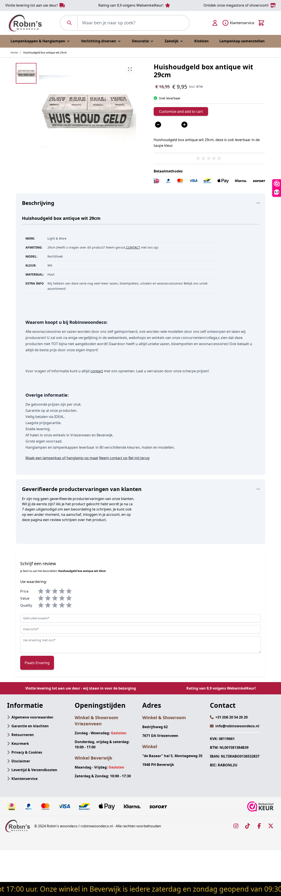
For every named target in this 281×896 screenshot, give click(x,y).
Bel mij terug (139, 457)
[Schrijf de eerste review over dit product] (209, 158)
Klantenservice (24, 778)
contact (96, 371)
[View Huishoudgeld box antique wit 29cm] (26, 73)
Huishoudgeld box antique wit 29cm (45, 52)
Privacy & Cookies (26, 752)
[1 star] (40, 591)
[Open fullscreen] (87, 111)
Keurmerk (20, 743)
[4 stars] (61, 591)
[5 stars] (68, 591)
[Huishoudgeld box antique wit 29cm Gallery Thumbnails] (26, 73)
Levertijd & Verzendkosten (34, 769)
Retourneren (22, 734)
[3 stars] (54, 591)
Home (14, 52)
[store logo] (25, 23)
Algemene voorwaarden (32, 717)
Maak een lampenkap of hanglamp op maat (61, 457)
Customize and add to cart (181, 111)
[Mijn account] (214, 22)
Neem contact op (113, 457)
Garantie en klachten (30, 726)
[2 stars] (47, 591)
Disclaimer (20, 761)
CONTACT (132, 247)
